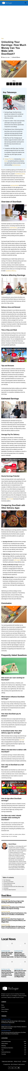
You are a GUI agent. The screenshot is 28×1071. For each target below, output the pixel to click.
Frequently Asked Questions (10, 889)
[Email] (20, 84)
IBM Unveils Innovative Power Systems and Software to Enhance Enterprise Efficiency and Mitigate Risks (13, 920)
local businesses (16, 165)
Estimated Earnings (8, 885)
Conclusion (6, 888)
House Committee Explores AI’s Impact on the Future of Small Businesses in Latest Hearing (13, 927)
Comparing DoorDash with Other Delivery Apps (14, 886)
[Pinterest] (14, 84)
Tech (2, 38)
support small (10, 499)
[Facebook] (7, 84)
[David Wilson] (4, 856)
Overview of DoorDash (8, 881)
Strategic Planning (8, 159)
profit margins (17, 560)
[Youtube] (18, 1068)
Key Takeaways (7, 880)
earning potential (15, 185)
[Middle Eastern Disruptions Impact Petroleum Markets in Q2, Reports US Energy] (20, 945)
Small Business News (5, 899)
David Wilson (16, 57)
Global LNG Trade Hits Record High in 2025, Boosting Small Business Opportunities (12, 901)
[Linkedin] (17, 84)
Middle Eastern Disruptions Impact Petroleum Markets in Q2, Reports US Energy (13, 907)
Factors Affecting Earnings (9, 883)
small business (13, 227)
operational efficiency (11, 270)
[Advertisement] (14, 20)
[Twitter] (11, 84)
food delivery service (20, 173)
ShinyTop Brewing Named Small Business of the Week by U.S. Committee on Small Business (14, 913)
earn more (21, 740)
